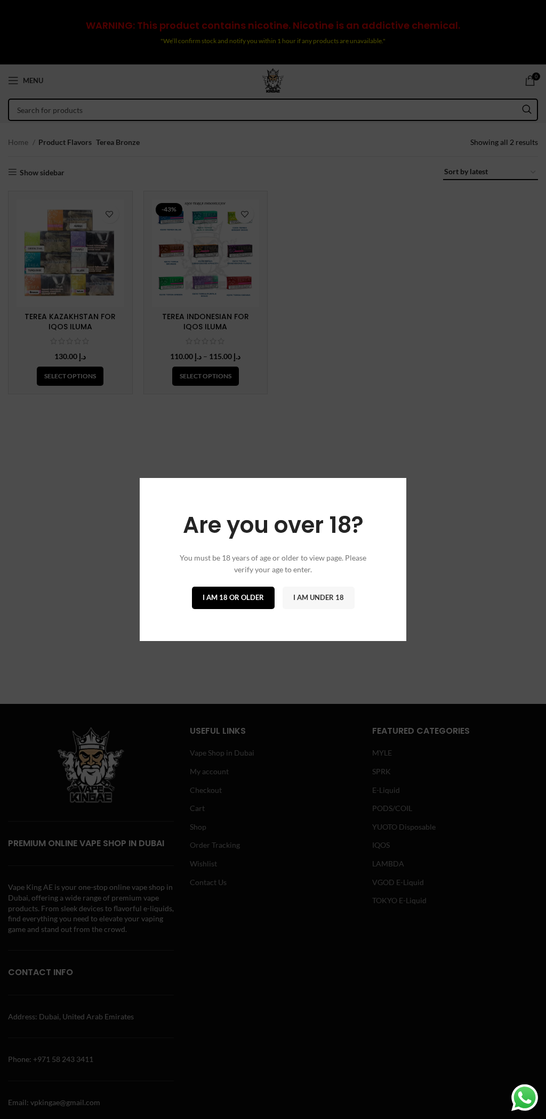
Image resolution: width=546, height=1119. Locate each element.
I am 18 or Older (233, 597)
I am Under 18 (318, 597)
